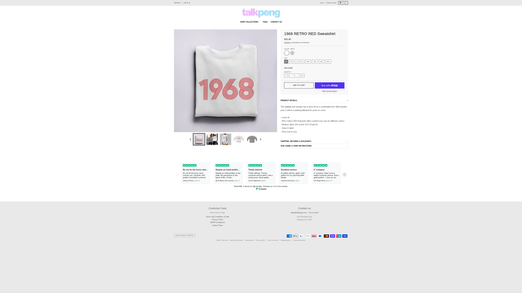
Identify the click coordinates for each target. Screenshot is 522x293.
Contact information (299, 240)
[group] (199, 139)
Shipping (287, 43)
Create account (331, 3)
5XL (328, 61)
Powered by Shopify (236, 240)
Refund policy (249, 240)
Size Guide (288, 68)
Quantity (287, 72)
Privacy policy (260, 240)
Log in (322, 3)
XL (302, 61)
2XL (308, 61)
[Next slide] (260, 139)
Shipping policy (285, 240)
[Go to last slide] (190, 139)
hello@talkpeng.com (299, 213)
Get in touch (314, 213)
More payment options (329, 91)
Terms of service (273, 240)
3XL (315, 61)
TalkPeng (224, 240)
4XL (321, 61)
